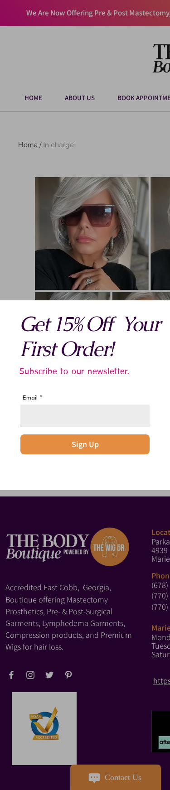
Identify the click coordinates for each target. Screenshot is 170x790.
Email (30, 398)
